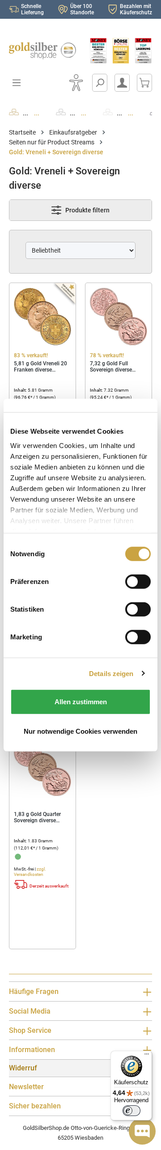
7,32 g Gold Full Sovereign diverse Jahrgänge (111, 366)
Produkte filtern (87, 210)
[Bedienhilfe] (76, 83)
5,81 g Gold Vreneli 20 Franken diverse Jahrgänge (40, 366)
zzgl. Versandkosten (30, 872)
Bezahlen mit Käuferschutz (136, 9)
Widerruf (23, 1068)
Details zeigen (111, 673)
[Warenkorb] (144, 83)
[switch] (131, 1110)
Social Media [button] (30, 1011)
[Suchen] (99, 83)
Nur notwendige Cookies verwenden (80, 731)
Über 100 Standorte (82, 9)
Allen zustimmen (81, 702)
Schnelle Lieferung (32, 9)
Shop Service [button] (30, 1030)
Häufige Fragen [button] (34, 991)
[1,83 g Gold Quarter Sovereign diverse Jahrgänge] (42, 767)
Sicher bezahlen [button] (35, 1106)
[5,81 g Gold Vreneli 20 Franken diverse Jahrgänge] (42, 317)
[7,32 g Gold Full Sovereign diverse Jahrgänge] (118, 317)
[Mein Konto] (122, 83)
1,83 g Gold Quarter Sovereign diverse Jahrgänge (37, 817)
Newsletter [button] (26, 1086)
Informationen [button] (32, 1049)
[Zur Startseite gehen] (40, 50)
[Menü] (146, 1056)
